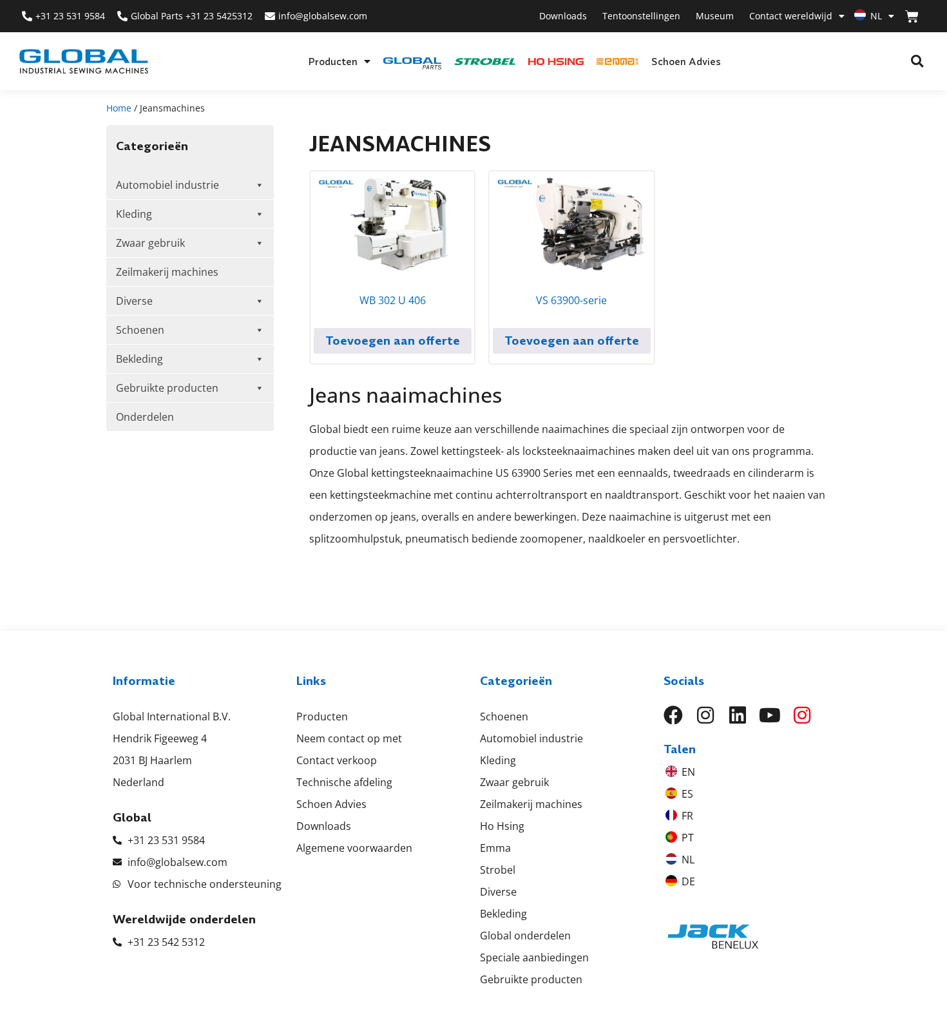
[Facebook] (673, 715)
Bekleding (139, 359)
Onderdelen (145, 417)
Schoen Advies (686, 61)
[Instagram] (705, 715)
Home (118, 108)
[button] (917, 61)
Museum (715, 16)
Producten (333, 61)
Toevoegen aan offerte (392, 340)
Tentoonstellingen (641, 16)
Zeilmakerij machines (167, 272)
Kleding (134, 214)
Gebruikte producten (167, 388)
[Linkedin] (737, 715)
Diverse (134, 301)
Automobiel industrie (167, 185)
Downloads (563, 16)
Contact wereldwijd (790, 16)
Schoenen (140, 330)
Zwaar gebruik (150, 243)
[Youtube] (770, 715)
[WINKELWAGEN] (912, 16)
